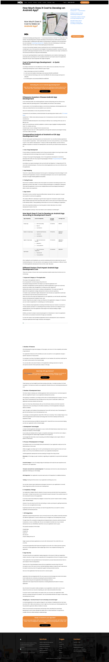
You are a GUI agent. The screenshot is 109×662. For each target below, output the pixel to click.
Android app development (38, 43)
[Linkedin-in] (53, 655)
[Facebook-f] (49, 655)
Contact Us (84, 2)
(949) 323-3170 (71, 2)
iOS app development (57, 158)
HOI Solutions (28, 373)
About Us (30, 2)
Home (26, 2)
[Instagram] (57, 655)
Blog (53, 2)
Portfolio (39, 2)
